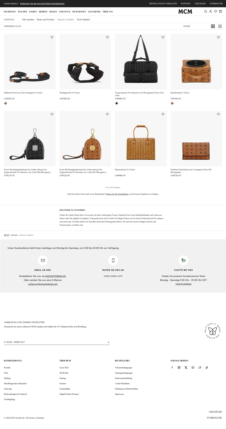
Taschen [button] (22, 12)
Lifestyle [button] (64, 12)
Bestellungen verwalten (163, 3)
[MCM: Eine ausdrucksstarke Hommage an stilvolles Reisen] (185, 13)
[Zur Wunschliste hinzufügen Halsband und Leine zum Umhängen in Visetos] (52, 37)
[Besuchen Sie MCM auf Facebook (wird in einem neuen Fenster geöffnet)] (172, 367)
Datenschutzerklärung (123, 378)
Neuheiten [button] (10, 12)
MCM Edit (64, 373)
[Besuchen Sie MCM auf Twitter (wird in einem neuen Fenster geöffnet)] (185, 367)
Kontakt (186, 3)
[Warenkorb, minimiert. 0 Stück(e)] (220, 11)
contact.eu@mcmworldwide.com (43, 284)
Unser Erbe (64, 368)
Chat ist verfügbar (183, 284)
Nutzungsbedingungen (124, 373)
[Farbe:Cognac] (5, 103)
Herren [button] (43, 12)
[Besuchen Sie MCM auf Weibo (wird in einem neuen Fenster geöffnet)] (199, 367)
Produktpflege (9, 399)
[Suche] (205, 11)
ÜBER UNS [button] (108, 12)
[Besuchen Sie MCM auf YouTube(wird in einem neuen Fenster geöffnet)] (192, 367)
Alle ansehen (28, 19)
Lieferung (8, 389)
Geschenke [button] (94, 12)
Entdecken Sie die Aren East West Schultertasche (42, 3)
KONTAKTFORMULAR (55, 276)
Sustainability (65, 389)
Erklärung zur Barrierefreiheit (126, 389)
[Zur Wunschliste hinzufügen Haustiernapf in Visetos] (218, 37)
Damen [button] (33, 12)
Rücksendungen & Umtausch (15, 394)
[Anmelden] (210, 11)
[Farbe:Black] (116, 103)
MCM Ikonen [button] (79, 12)
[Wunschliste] (215, 11)
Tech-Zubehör (83, 19)
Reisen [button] (53, 12)
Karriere (63, 383)
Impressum (119, 394)
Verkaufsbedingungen (123, 368)
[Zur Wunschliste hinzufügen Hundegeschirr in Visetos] (107, 37)
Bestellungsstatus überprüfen (15, 383)
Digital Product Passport (69, 394)
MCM (6, 235)
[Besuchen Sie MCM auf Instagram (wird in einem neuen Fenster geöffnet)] (179, 367)
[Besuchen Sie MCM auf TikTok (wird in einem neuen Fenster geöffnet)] (206, 367)
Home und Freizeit (45, 19)
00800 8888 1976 (113, 276)
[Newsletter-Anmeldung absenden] (108, 342)
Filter (186, 26)
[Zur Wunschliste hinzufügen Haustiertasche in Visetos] (163, 114)
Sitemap (63, 378)
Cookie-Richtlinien (122, 383)
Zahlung (7, 378)
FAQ (6, 373)
